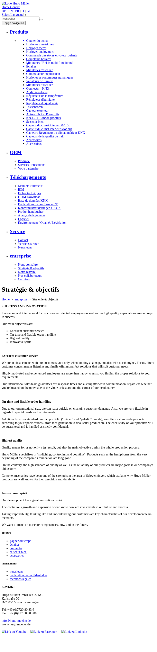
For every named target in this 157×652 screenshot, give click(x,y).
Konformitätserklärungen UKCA (39, 208)
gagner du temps (20, 541)
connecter (16, 548)
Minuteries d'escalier (39, 70)
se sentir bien (18, 552)
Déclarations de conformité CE (38, 204)
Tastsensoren (34, 107)
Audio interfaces (36, 92)
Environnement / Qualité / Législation (42, 222)
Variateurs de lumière (39, 81)
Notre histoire (27, 272)
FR (17, 10)
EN (10, 10)
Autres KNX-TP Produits (42, 114)
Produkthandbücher (30, 211)
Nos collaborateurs (30, 275)
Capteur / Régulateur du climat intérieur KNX (55, 132)
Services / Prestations (31, 164)
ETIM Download (29, 197)
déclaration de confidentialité (28, 575)
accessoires (17, 555)
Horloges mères (36, 48)
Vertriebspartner (28, 243)
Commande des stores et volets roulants (51, 55)
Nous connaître (28, 264)
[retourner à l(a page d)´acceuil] (16, 3)
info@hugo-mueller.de (16, 620)
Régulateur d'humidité (40, 99)
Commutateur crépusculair (43, 73)
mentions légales (20, 579)
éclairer (14, 544)
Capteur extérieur (37, 110)
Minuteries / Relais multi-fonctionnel (49, 62)
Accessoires (33, 143)
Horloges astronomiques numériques (49, 77)
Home (6, 7)
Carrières (24, 279)
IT (23, 10)
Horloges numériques (40, 44)
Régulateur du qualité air (42, 103)
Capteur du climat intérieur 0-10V (48, 125)
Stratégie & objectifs (31, 268)
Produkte (24, 161)
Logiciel (23, 219)
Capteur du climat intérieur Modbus (49, 129)
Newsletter (25, 247)
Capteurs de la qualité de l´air (45, 136)
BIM (21, 189)
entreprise (21, 299)
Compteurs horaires (38, 59)
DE (4, 10)
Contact (15, 7)
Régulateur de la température (44, 96)
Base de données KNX (33, 200)
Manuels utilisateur (30, 186)
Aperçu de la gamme (31, 215)
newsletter (16, 571)
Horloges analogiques (40, 51)
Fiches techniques (29, 193)
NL (29, 10)
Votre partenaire (28, 168)
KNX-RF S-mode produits (43, 118)
